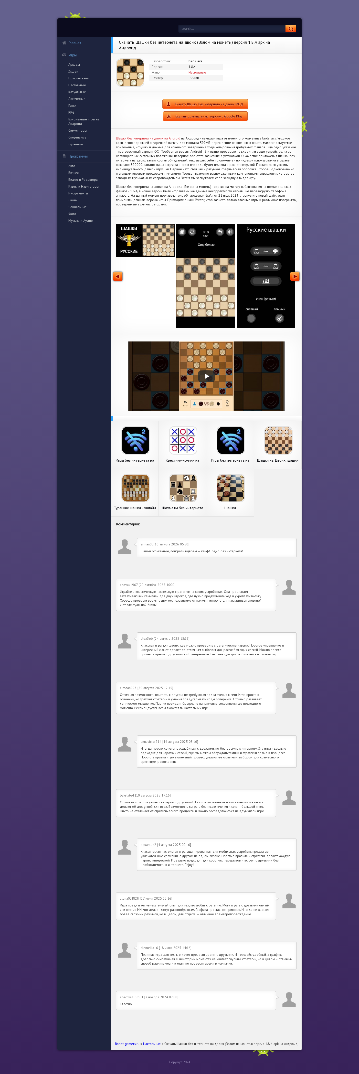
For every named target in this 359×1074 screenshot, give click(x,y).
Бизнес (73, 172)
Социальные (77, 207)
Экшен (73, 71)
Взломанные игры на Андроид (83, 121)
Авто (71, 166)
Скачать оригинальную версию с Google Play (209, 116)
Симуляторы (77, 130)
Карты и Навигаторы (83, 186)
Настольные (77, 85)
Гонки (72, 105)
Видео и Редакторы (83, 179)
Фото (72, 214)
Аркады (74, 64)
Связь (72, 200)
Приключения (78, 78)
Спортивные (77, 137)
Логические (76, 98)
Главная (74, 42)
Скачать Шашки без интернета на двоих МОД (209, 104)
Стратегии (75, 144)
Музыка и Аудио (80, 220)
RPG (71, 112)
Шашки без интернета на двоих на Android (148, 138)
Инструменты (78, 193)
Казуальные (77, 92)
